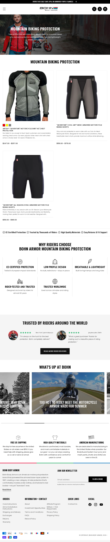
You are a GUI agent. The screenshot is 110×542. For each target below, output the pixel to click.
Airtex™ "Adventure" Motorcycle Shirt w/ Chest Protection (24, 130)
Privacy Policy (52, 512)
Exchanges (7, 515)
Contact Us (72, 504)
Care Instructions (10, 504)
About (27, 504)
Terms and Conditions (34, 512)
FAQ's (27, 515)
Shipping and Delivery (12, 512)
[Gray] (10, 125)
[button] (4, 8)
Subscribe (97, 479)
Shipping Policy (53, 515)
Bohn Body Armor (95, 535)
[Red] (4, 125)
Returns (6, 519)
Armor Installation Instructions (10, 508)
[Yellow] (7, 125)
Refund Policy (30, 519)
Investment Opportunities (35, 508)
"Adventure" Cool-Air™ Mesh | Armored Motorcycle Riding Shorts (79, 126)
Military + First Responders (52, 508)
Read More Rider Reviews (55, 351)
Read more (7, 489)
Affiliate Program (53, 504)
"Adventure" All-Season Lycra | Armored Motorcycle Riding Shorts (26, 206)
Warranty (6, 522)
